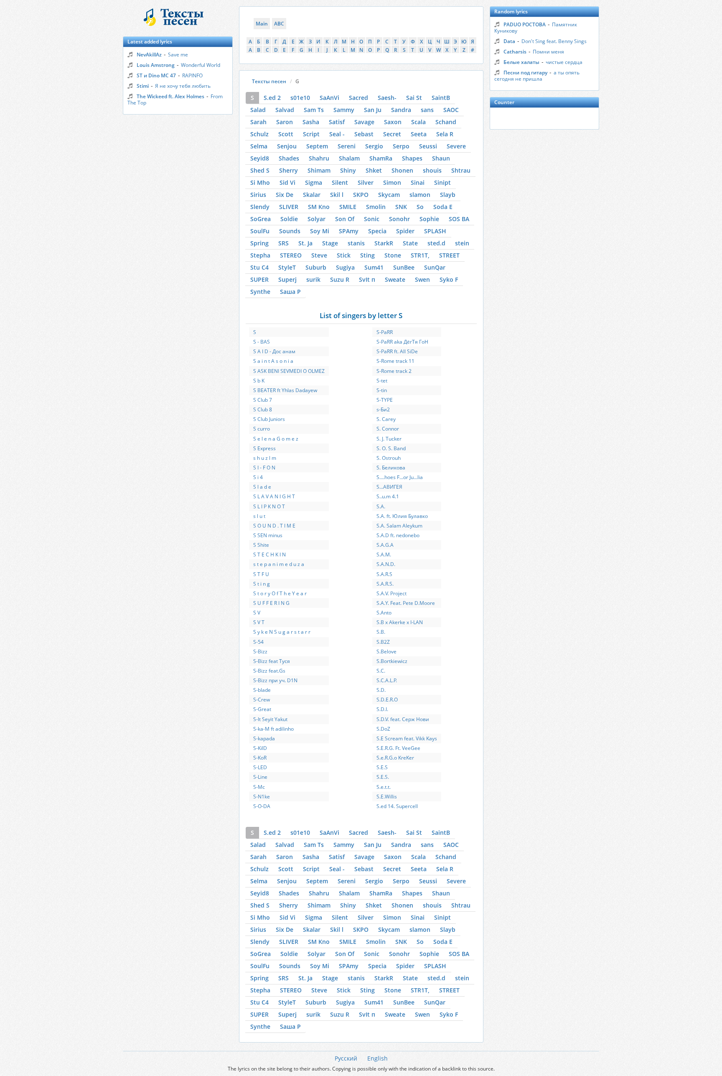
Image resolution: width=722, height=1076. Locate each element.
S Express (264, 448)
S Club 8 (262, 409)
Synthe (260, 292)
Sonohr (399, 219)
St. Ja (305, 243)
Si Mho (260, 182)
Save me (178, 54)
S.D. (381, 690)
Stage (330, 243)
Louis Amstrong (156, 65)
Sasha (311, 122)
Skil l (336, 195)
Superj (287, 279)
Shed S (259, 170)
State (410, 243)
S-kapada (264, 738)
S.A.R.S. (385, 583)
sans (427, 110)
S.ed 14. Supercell (397, 806)
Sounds (289, 231)
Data (509, 41)
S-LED (260, 767)
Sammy (343, 110)
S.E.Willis (386, 796)
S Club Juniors (269, 419)
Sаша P (290, 292)
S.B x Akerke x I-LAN (399, 622)
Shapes (412, 158)
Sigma (313, 182)
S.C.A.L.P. (386, 680)
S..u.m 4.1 (387, 496)
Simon (392, 182)
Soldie (289, 219)
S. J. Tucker (389, 438)
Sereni (347, 146)
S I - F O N (264, 467)
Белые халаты (521, 62)
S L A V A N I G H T (274, 496)
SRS (283, 243)
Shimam (319, 170)
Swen (422, 279)
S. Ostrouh (388, 458)
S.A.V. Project (391, 593)
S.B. (380, 631)
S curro (261, 428)
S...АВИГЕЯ (389, 486)
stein (462, 243)
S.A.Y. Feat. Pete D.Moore (405, 603)
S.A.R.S (384, 574)
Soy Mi (319, 231)
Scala (418, 122)
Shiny (348, 170)
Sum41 (374, 267)
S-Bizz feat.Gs (269, 670)
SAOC (451, 110)
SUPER (259, 279)
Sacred (358, 98)
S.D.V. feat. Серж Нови (402, 719)
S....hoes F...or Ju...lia (399, 477)
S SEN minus (267, 535)
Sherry (288, 170)
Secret (392, 134)
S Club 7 (262, 399)
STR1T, (420, 255)
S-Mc (259, 786)
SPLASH (435, 231)
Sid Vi (287, 182)
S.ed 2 (272, 98)
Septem (317, 146)
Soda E (443, 207)
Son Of (344, 219)
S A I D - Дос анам (274, 351)
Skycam (389, 195)
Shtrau (460, 170)
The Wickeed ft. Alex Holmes (170, 96)
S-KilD (260, 748)
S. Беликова (390, 467)
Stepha (260, 255)
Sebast (364, 134)
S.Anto (384, 612)
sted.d (436, 243)
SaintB (441, 98)
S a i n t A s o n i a (273, 361)
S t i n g (261, 583)
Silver (366, 182)
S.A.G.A (385, 544)
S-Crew (261, 699)
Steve (319, 255)
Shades (289, 158)
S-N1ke (261, 796)
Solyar (316, 219)
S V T (258, 622)
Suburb (315, 267)
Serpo (401, 146)
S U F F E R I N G (271, 603)
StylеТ (287, 267)
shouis (432, 170)
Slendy (259, 207)
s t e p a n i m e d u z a (278, 564)
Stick (344, 255)
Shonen (402, 170)
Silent (340, 182)
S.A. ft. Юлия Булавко (402, 516)
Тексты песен (269, 81)
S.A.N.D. (385, 564)
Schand (445, 122)
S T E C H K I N (269, 554)
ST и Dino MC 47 (156, 75)
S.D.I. (382, 709)
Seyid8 (259, 158)
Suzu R (339, 279)
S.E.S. (382, 776)
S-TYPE (384, 399)
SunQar (434, 267)
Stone (392, 255)
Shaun (441, 158)
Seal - (337, 134)
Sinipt (442, 182)
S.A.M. (383, 554)
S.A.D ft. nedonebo (397, 535)
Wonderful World (200, 65)
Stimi (143, 85)
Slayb (447, 195)
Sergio (374, 146)
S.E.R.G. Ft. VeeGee (398, 748)
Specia (377, 231)
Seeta (419, 134)
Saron (284, 122)
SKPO (361, 195)
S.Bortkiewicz (391, 661)
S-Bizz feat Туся (271, 661)
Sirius (258, 195)
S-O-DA (261, 806)
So (420, 207)
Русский (346, 1058)
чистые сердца (564, 62)
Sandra (401, 110)
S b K (258, 380)
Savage (364, 122)
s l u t (259, 516)
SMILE (347, 207)
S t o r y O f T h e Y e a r (280, 593)
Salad (258, 110)
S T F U (261, 574)
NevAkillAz (149, 54)
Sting (367, 255)
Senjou (287, 146)
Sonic (371, 219)
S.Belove (386, 651)
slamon (419, 195)
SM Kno (319, 207)
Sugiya (345, 267)
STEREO (291, 255)
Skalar (311, 195)
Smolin (376, 207)
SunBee (403, 267)
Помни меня (548, 51)
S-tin (381, 390)
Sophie (429, 219)
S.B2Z (383, 641)
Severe (456, 146)
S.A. (380, 506)
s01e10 (300, 98)
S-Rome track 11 (395, 361)
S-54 (258, 641)
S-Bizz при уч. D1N (275, 680)
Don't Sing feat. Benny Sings (554, 41)
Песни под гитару (525, 72)
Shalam (349, 158)
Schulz (259, 134)
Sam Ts (314, 110)
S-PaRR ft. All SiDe (397, 351)
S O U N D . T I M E (274, 525)
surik (313, 279)
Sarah (258, 122)
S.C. (380, 670)
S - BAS (261, 341)
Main (262, 23)
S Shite (261, 544)
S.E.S (382, 767)
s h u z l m (264, 458)
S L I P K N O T (269, 506)
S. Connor (387, 428)
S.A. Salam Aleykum (399, 525)
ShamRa (380, 158)
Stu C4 (259, 267)
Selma (258, 146)
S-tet (381, 380)
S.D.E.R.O (387, 699)
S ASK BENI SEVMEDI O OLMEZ (289, 371)
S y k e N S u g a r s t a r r (281, 631)
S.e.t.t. (383, 786)
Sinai (418, 182)
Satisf (337, 122)
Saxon (393, 122)
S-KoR (260, 757)
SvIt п (367, 279)
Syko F (449, 279)
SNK (401, 207)
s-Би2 (383, 409)
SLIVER (288, 207)
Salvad (284, 110)
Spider (405, 231)
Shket (374, 170)
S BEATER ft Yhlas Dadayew (285, 390)
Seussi (428, 146)
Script (311, 134)
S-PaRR (384, 332)
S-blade (262, 690)
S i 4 (258, 477)
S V (256, 612)
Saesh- (387, 98)
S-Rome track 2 (394, 371)
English (377, 1058)
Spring (259, 243)
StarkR (383, 243)
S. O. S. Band (391, 448)
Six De (284, 195)
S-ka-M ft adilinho (273, 728)
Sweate (395, 279)
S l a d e (262, 486)
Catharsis (514, 51)
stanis (356, 243)
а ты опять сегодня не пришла (537, 75)
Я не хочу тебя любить (183, 85)
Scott (285, 134)
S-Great (262, 709)
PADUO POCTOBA (524, 24)
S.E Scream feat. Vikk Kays (406, 738)
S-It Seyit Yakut (270, 719)
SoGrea (260, 219)
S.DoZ (383, 728)
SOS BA (459, 219)
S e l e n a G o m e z (275, 438)
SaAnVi (329, 98)
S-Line (260, 776)
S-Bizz (260, 651)
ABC (279, 23)
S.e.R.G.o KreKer (395, 757)
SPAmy (348, 231)
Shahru (319, 158)
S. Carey (386, 419)
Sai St (414, 98)
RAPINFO (192, 75)
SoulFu (259, 231)
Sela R (444, 134)
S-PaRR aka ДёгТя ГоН (402, 341)
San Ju (372, 110)
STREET (449, 255)
